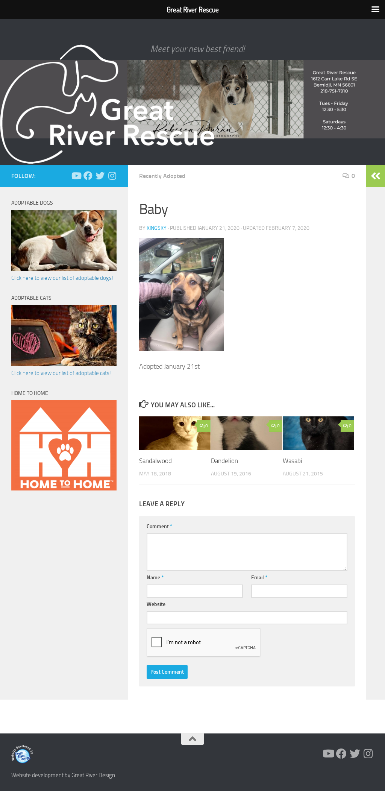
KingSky (157, 228)
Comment (159, 526)
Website (156, 604)
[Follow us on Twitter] (100, 175)
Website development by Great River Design (63, 775)
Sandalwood (155, 461)
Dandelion (224, 461)
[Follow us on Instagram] (112, 175)
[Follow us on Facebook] (87, 175)
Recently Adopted (162, 175)
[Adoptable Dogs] (64, 269)
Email (259, 577)
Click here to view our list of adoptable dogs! (62, 278)
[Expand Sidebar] (375, 176)
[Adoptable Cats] (64, 364)
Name (155, 577)
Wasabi (292, 461)
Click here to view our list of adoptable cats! (61, 373)
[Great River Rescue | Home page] (107, 104)
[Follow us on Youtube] (75, 175)
